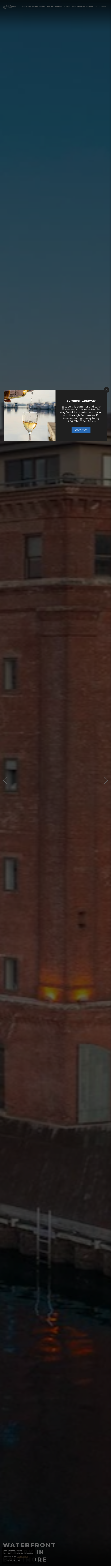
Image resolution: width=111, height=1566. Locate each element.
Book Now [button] (82, 430)
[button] (106, 390)
